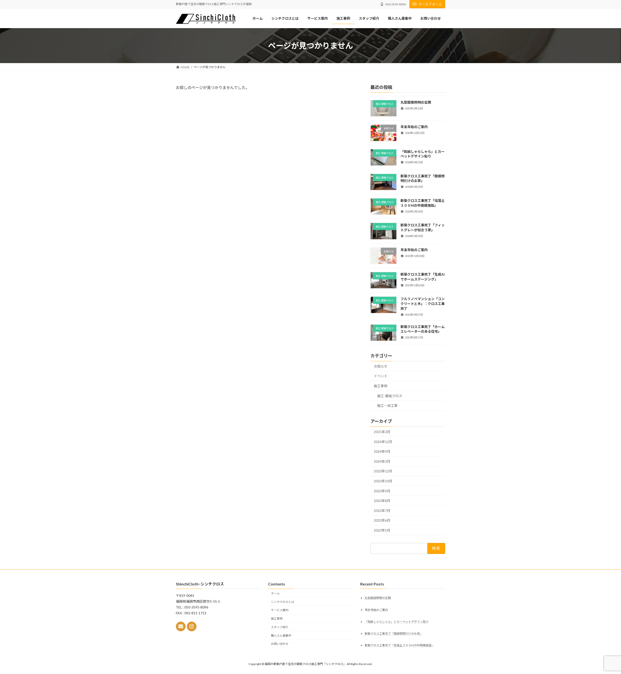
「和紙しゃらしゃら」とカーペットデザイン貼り (397, 622)
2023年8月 (382, 501)
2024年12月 (383, 442)
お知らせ (380, 366)
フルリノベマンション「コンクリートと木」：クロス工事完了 (422, 303)
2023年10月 (383, 481)
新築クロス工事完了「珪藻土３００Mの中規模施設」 (399, 645)
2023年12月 (383, 471)
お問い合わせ (279, 644)
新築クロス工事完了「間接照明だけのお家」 (394, 633)
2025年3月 (382, 432)
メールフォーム (430, 4)
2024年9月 (382, 451)
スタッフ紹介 (279, 627)
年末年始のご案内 (414, 127)
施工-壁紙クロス (389, 396)
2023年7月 (382, 511)
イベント (380, 376)
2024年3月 (382, 461)
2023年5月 (382, 530)
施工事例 (380, 386)
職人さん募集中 (281, 635)
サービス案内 (279, 610)
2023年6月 (382, 520)
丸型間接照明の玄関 (415, 102)
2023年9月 (382, 491)
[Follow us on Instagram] (191, 627)
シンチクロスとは (282, 602)
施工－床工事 (387, 405)
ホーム (275, 593)
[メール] (181, 627)
